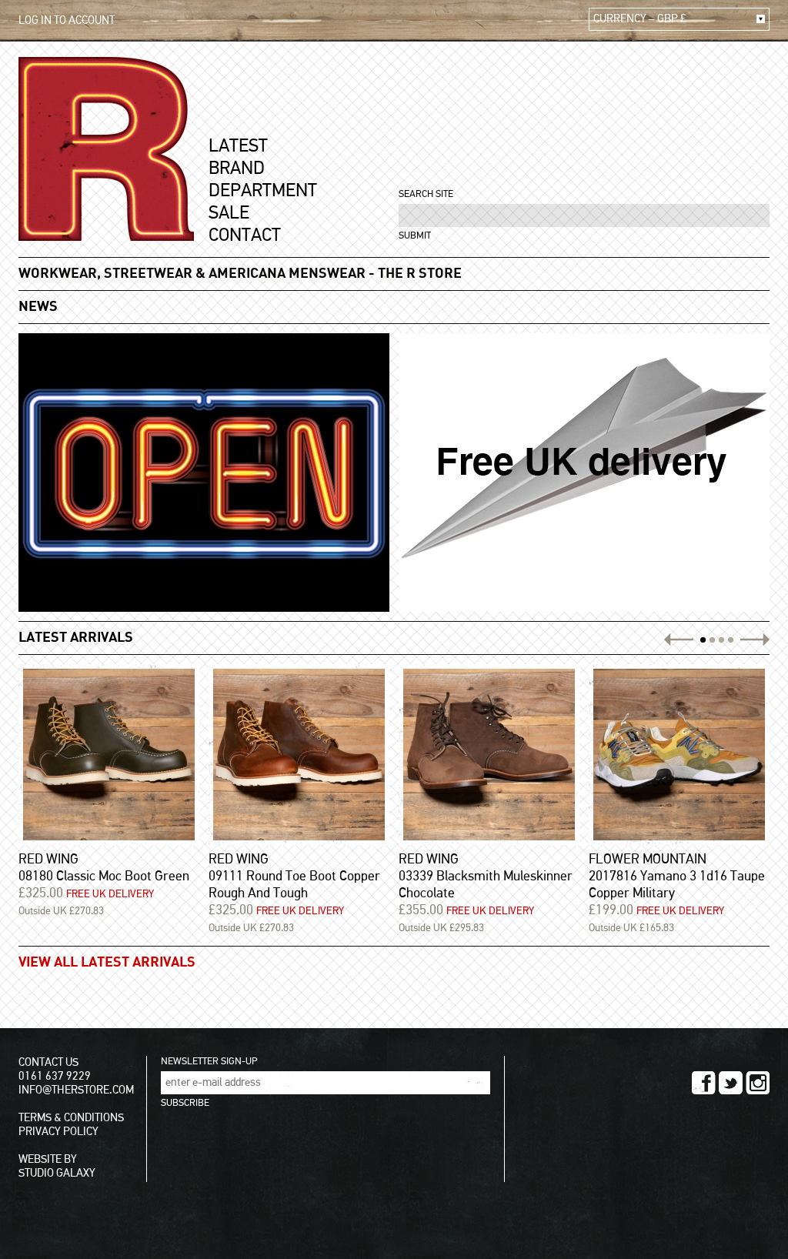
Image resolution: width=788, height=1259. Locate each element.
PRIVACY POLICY (58, 1131)
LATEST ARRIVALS (75, 638)
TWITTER (731, 1082)
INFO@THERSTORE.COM (76, 1090)
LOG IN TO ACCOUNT (66, 20)
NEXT (753, 639)
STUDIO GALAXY (56, 1173)
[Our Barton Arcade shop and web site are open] (203, 472)
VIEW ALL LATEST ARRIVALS (106, 963)
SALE (229, 213)
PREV (680, 639)
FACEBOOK (704, 1082)
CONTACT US (48, 1062)
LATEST (238, 146)
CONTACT (245, 235)
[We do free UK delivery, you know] (584, 472)
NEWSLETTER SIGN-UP (209, 1062)
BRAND (237, 168)
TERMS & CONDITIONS (71, 1118)
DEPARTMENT (263, 191)
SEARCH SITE (426, 194)
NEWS (38, 307)
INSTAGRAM (758, 1082)
